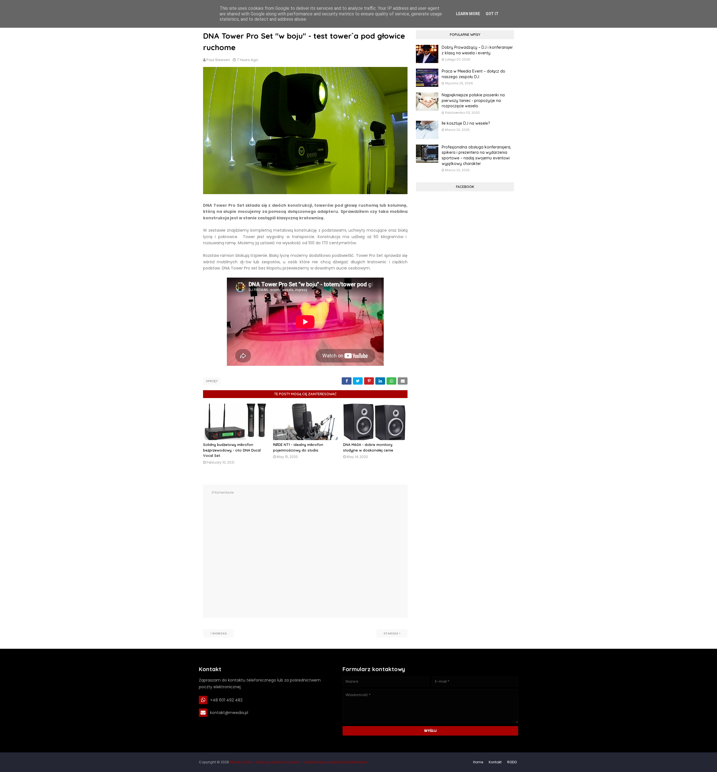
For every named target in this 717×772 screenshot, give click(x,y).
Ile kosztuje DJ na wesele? (466, 123)
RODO (512, 762)
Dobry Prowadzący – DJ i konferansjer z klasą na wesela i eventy (477, 50)
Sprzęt (212, 381)
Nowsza (219, 633)
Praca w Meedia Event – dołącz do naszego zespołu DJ (473, 74)
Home (478, 762)
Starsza (390, 633)
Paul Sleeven (218, 59)
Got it (492, 13)
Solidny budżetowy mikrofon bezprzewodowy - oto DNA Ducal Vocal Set (232, 450)
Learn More (468, 13)
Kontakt (495, 762)
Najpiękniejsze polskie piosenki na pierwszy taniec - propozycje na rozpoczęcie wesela (473, 100)
